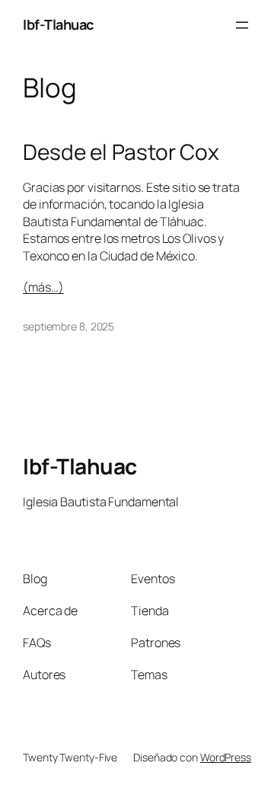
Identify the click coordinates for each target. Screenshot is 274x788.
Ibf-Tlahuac (58, 24)
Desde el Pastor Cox (121, 152)
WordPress (225, 757)
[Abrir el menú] (242, 25)
